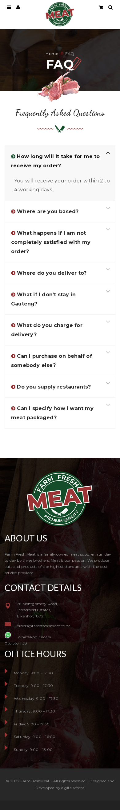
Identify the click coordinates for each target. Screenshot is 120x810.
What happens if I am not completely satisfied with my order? (51, 242)
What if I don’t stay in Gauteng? (43, 299)
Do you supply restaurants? (53, 387)
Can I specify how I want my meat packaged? (52, 413)
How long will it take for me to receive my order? (55, 161)
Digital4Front (73, 787)
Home (52, 53)
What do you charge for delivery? (46, 329)
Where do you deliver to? (50, 273)
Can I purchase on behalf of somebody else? (51, 360)
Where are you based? (46, 211)
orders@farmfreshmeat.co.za (43, 626)
